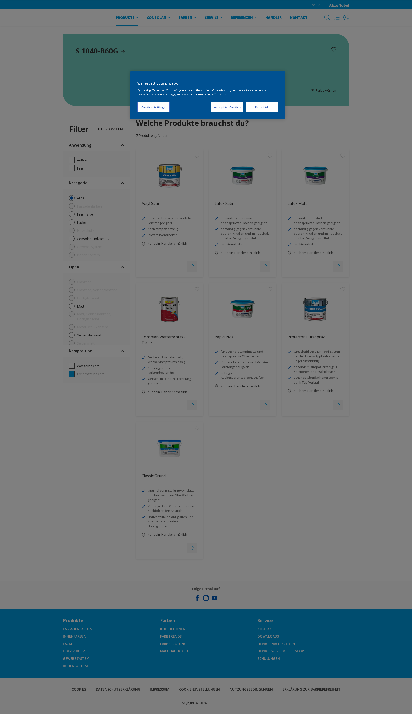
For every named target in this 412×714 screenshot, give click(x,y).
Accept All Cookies (227, 107)
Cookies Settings (153, 107)
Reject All (262, 107)
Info (226, 94)
